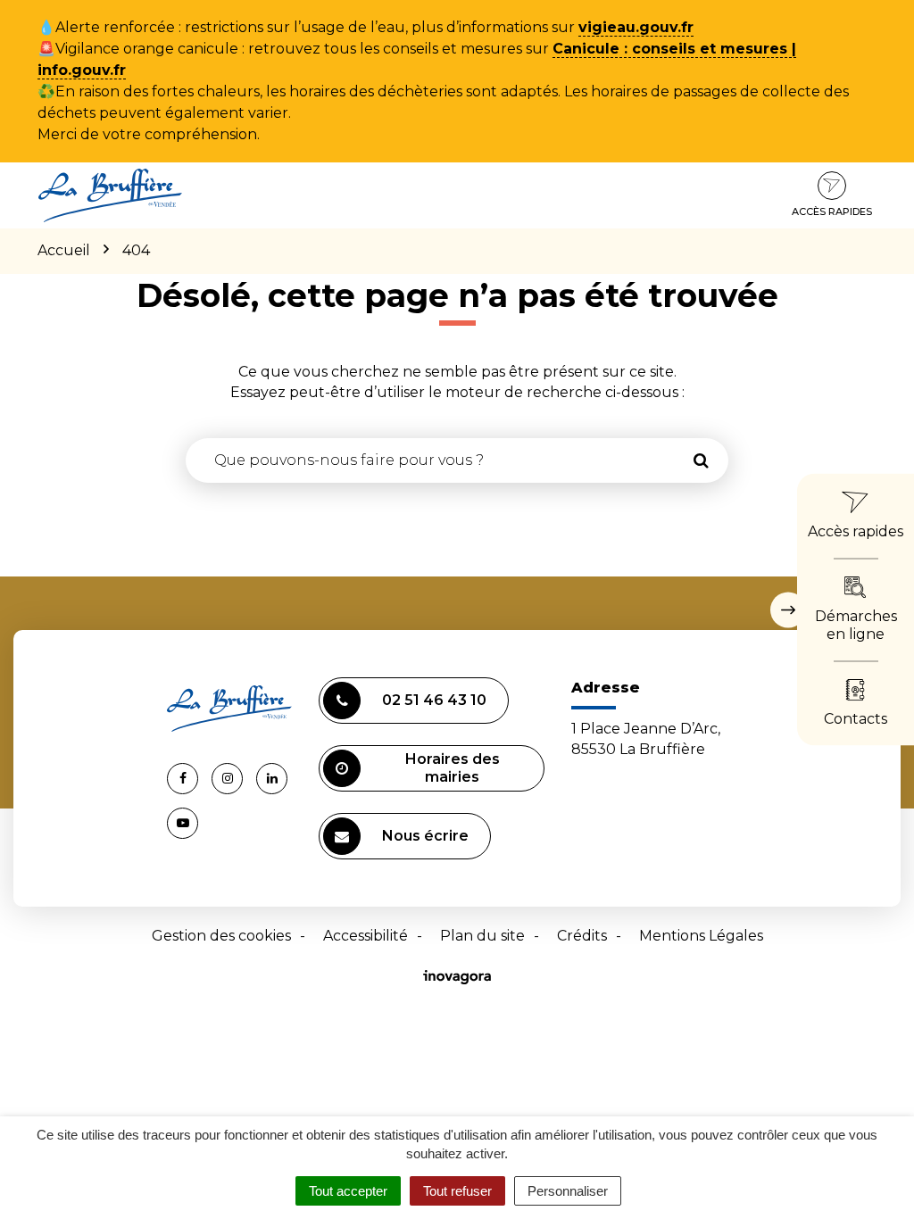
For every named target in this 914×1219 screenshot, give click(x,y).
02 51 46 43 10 (434, 700)
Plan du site (482, 935)
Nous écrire (425, 835)
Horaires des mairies (452, 767)
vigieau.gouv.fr (636, 27)
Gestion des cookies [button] (221, 935)
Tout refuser (457, 1190)
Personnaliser (568, 1190)
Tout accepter (348, 1190)
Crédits (582, 935)
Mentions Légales (701, 935)
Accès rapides (832, 211)
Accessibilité (365, 935)
